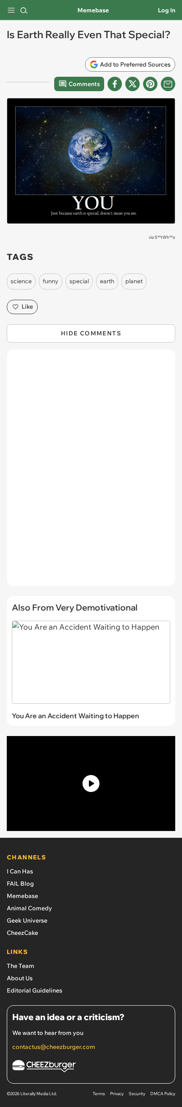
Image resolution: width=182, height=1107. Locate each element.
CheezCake (22, 933)
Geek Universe (27, 920)
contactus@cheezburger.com (53, 1047)
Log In (166, 10)
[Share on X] (132, 84)
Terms (99, 1093)
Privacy (117, 1093)
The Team (20, 966)
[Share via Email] (168, 84)
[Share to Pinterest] (150, 84)
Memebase (93, 10)
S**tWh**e (164, 237)
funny (50, 281)
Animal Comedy (29, 908)
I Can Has (20, 871)
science (21, 281)
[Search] (23, 10)
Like (27, 306)
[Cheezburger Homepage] (91, 1067)
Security (137, 1093)
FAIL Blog (20, 883)
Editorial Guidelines (34, 990)
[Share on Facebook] (115, 84)
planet (134, 281)
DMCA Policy (162, 1093)
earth (107, 281)
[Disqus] (91, 472)
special (79, 281)
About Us (20, 978)
